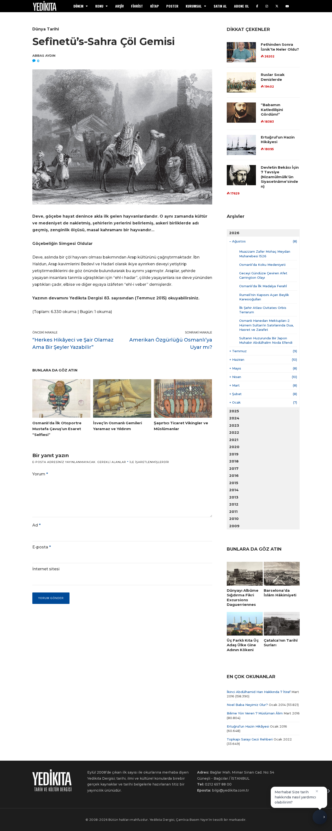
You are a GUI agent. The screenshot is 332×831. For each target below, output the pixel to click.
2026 (234, 233)
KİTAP (154, 6)
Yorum (40, 474)
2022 (234, 432)
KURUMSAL (194, 6)
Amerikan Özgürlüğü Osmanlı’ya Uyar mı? (170, 343)
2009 (234, 526)
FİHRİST (137, 6)
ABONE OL (241, 6)
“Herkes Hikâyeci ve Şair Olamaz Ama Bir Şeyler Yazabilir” (73, 343)
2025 (234, 411)
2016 (234, 475)
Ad (36, 525)
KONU (99, 6)
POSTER (172, 6)
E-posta (41, 547)
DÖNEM (78, 6)
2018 (234, 461)
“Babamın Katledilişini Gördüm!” (272, 109)
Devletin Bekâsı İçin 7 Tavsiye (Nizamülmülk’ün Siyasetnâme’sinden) (280, 177)
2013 (233, 497)
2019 (233, 454)
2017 (233, 468)
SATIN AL (220, 6)
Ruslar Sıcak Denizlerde (273, 77)
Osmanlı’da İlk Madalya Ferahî (263, 286)
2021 (233, 439)
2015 (233, 482)
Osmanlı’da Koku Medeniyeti (262, 265)
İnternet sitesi (46, 569)
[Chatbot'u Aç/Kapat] (320, 819)
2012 (233, 504)
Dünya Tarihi (45, 29)
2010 (234, 518)
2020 (234, 446)
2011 (233, 511)
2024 (234, 418)
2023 (234, 425)
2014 (234, 490)
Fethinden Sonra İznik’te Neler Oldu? (280, 47)
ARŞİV (119, 6)
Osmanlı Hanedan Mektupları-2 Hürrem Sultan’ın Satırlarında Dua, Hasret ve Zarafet (266, 325)
